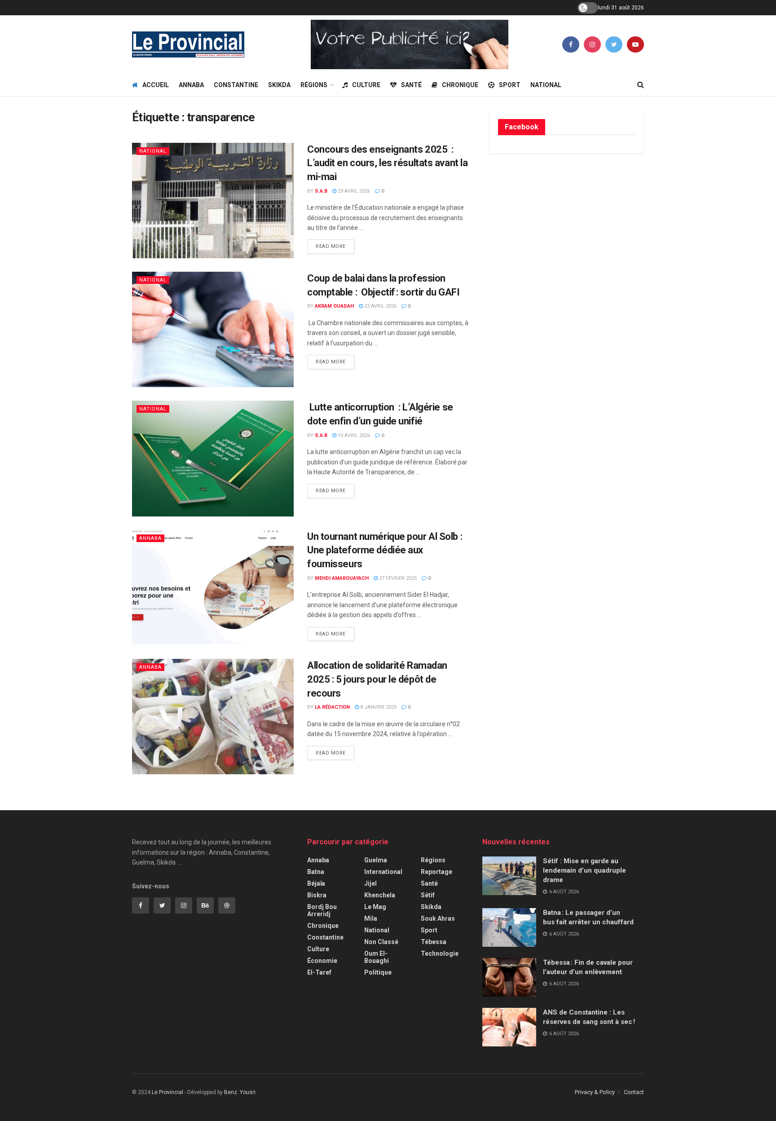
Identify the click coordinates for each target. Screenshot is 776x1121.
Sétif (428, 895)
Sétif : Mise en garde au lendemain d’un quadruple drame (584, 870)
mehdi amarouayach (342, 578)
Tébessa (433, 941)
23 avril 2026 (380, 306)
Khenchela (379, 895)
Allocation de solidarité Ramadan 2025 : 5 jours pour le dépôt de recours (377, 679)
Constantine (236, 84)
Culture (366, 84)
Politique (378, 972)
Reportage (436, 871)
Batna (315, 871)
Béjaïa (316, 883)
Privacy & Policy (595, 1092)
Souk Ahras (438, 918)
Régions (313, 84)
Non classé (381, 941)
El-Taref (319, 972)
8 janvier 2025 (378, 707)
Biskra (316, 895)
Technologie (440, 953)
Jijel (370, 883)
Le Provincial (167, 1092)
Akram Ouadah (334, 306)
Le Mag (375, 906)
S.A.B (321, 191)
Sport (509, 84)
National (545, 84)
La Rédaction (332, 707)
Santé (411, 84)
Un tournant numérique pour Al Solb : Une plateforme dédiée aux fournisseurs (384, 550)
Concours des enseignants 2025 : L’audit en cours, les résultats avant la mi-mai (387, 163)
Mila (370, 918)
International (383, 871)
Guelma (375, 860)
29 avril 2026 (353, 191)
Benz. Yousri (240, 1092)
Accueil (155, 84)
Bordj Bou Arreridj (322, 910)
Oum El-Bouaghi (376, 957)
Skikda (279, 84)
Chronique (460, 84)
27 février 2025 (397, 578)
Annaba (191, 84)
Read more (331, 246)
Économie (322, 960)
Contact (634, 1092)
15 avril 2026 (353, 435)
